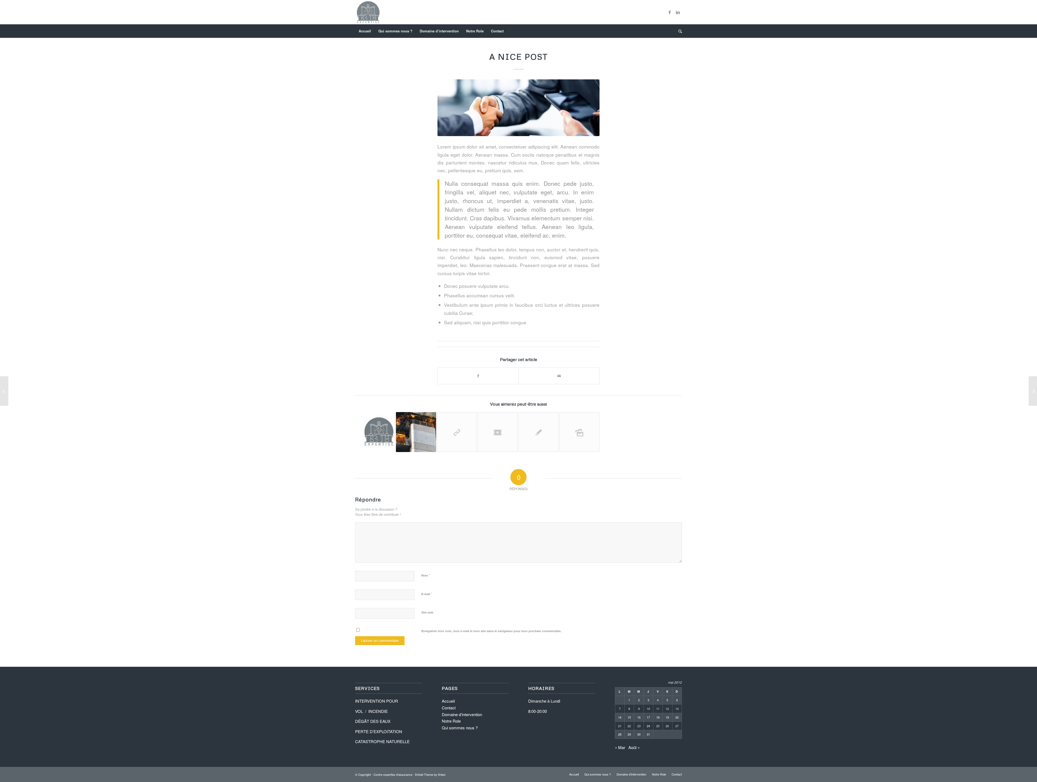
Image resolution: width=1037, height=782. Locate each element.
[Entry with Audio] (416, 432)
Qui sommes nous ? (460, 727)
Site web (427, 612)
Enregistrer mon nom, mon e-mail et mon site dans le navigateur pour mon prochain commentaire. (491, 631)
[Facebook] (670, 12)
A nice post (518, 57)
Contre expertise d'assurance (392, 774)
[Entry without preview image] (538, 432)
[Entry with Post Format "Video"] (498, 432)
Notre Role (451, 721)
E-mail (426, 593)
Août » (634, 747)
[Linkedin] (678, 12)
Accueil (448, 701)
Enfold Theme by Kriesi (430, 774)
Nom (425, 575)
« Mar (620, 747)
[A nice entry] (375, 432)
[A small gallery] (579, 432)
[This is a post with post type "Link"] (457, 432)
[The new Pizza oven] (4, 391)
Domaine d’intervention (462, 714)
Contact (449, 707)
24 (648, 726)
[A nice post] (518, 107)
